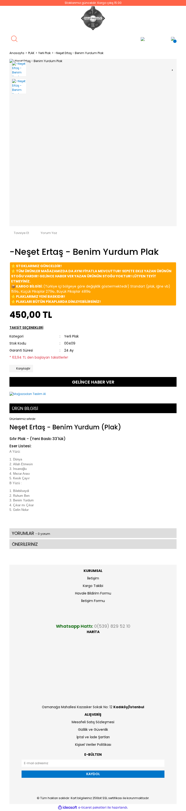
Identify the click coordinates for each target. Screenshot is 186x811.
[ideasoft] (67, 807)
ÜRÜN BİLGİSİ (25, 408)
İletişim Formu (93, 600)
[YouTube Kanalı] (113, 39)
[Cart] (173, 39)
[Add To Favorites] (173, 66)
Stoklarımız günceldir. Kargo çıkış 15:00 (93, 3)
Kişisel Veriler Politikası (93, 744)
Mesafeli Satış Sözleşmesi (93, 722)
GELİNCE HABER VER (93, 382)
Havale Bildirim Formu (93, 593)
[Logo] (93, 18)
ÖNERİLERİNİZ (25, 544)
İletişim (93, 578)
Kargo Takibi (93, 585)
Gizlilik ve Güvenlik (93, 729)
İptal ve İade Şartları (93, 737)
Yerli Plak (71, 336)
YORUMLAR (31, 533)
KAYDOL (93, 773)
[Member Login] (143, 39)
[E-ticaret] (92, 807)
